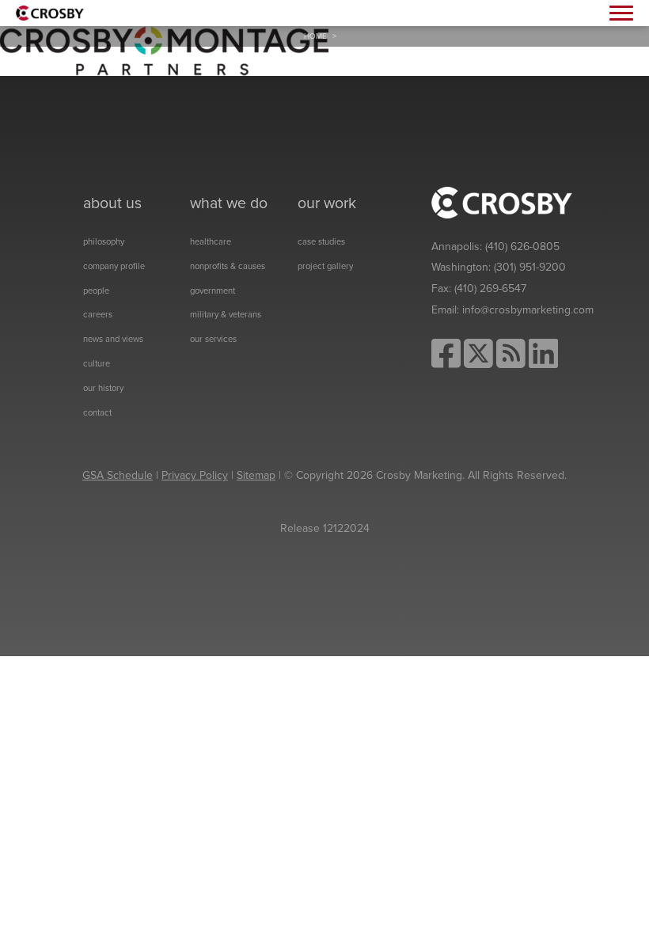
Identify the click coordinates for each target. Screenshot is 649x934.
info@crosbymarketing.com (528, 310)
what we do (229, 203)
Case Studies (321, 242)
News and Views (113, 339)
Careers (97, 314)
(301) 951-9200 (530, 267)
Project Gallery (325, 266)
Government (212, 291)
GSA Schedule (117, 475)
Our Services (213, 339)
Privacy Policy (194, 475)
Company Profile (114, 266)
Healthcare (210, 242)
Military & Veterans (225, 314)
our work (327, 203)
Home (315, 36)
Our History (103, 388)
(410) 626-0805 (522, 246)
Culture (96, 364)
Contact (97, 413)
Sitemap (256, 475)
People (96, 291)
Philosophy (103, 242)
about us (112, 203)
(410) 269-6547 (490, 288)
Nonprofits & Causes (227, 266)
